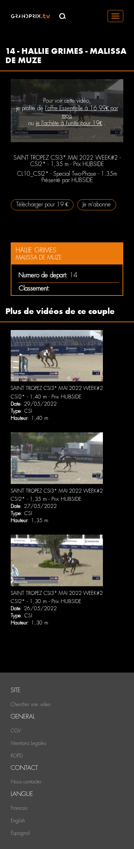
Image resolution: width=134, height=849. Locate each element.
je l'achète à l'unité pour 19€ (69, 123)
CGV (16, 730)
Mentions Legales (28, 743)
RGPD (17, 755)
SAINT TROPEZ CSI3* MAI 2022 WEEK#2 (57, 388)
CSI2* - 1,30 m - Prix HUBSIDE (46, 601)
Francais (19, 808)
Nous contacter (26, 781)
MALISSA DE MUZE (39, 257)
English (18, 820)
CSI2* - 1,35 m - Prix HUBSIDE (46, 499)
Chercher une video (31, 704)
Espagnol (20, 833)
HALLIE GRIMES (36, 250)
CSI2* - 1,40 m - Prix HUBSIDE (46, 396)
